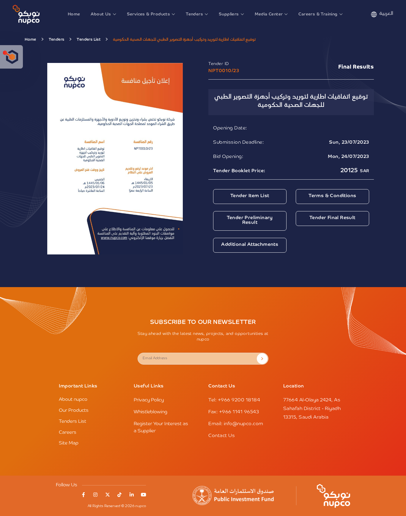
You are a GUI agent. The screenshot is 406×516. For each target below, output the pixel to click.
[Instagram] (95, 494)
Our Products (74, 410)
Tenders (194, 14)
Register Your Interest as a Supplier (161, 427)
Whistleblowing (150, 412)
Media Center (269, 14)
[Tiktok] (119, 494)
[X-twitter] (107, 494)
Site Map (68, 443)
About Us (101, 14)
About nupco (73, 399)
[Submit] (262, 358)
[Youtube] (143, 494)
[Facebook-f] (83, 494)
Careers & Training (317, 14)
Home (74, 14)
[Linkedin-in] (131, 494)
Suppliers (229, 14)
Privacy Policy (149, 400)
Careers (67, 432)
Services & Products (148, 14)
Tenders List (88, 40)
